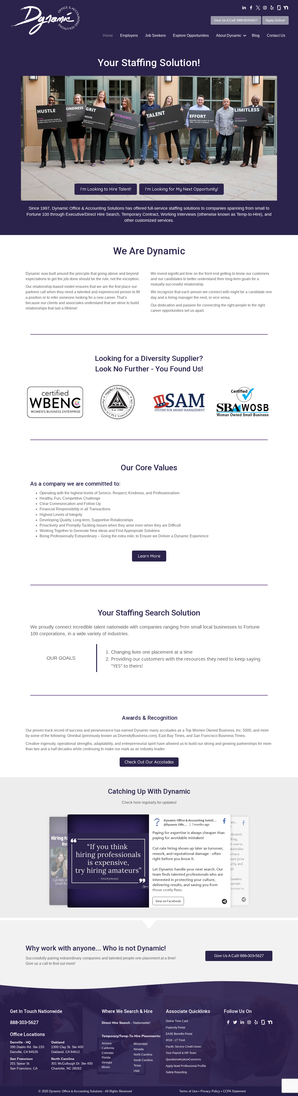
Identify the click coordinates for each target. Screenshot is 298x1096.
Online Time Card (177, 1021)
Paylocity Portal (175, 1027)
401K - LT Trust (175, 1040)
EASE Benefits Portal (179, 1033)
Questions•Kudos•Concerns (183, 1059)
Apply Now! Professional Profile (186, 1066)
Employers (129, 35)
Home (108, 35)
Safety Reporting (176, 1072)
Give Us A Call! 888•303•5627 (236, 20)
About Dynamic (228, 35)
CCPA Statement (235, 1091)
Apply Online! (275, 20)
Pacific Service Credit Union (183, 1046)
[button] (238, 956)
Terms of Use (188, 1091)
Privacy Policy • (211, 1091)
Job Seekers (155, 35)
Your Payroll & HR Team (181, 1053)
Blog (256, 35)
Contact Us (276, 35)
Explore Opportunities (191, 35)
